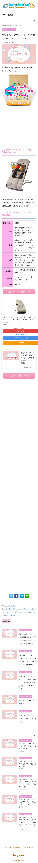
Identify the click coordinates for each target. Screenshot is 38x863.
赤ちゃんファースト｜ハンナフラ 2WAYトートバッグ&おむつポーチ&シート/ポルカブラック (27, 682)
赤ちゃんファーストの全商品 (18, 375)
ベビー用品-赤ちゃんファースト (20, 612)
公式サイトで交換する (18, 291)
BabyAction (19, 855)
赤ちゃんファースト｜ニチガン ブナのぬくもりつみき (27, 763)
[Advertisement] (19, 126)
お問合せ (17, 847)
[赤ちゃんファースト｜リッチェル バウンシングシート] (22, 596)
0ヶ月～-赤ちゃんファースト (12, 609)
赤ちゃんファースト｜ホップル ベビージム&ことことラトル (27, 802)
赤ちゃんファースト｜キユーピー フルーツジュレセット (27, 746)
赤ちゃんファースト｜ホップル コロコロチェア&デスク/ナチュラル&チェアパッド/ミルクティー (27, 822)
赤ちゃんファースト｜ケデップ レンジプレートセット (27, 718)
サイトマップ (8, 847)
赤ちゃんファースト (9, 606)
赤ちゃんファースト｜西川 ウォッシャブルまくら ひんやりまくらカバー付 (27, 783)
